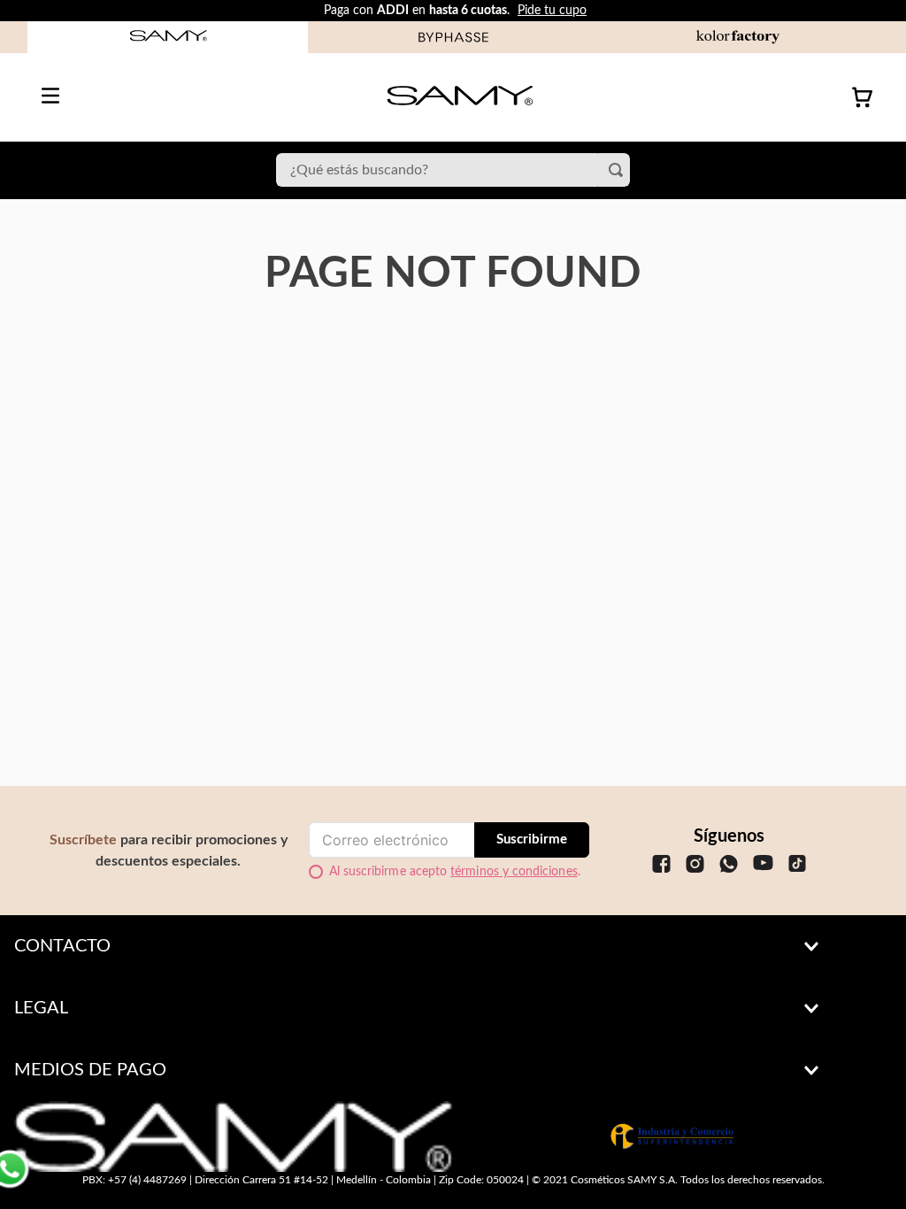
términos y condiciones (514, 872)
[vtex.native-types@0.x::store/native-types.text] (661, 878)
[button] (453, 946)
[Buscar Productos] (619, 170)
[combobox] (453, 170)
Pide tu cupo (552, 10)
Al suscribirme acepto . (454, 872)
